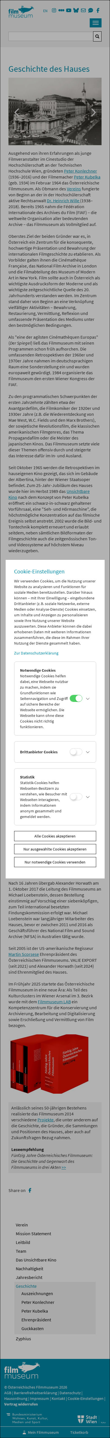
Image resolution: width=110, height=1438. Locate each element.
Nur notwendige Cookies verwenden (55, 862)
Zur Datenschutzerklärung (36, 653)
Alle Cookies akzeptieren (55, 836)
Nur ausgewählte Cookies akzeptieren (55, 849)
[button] (87, 698)
